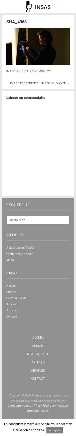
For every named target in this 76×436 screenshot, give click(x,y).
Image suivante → (55, 83)
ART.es (35, 405)
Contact (11, 316)
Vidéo (10, 260)
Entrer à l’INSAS (16, 298)
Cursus (11, 292)
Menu (7, 6)
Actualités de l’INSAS (20, 247)
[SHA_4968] (38, 64)
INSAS (38, 6)
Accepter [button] (54, 430)
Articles (11, 304)
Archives (12, 310)
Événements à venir (19, 254)
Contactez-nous (17, 405)
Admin (45, 410)
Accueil (11, 285)
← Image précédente (22, 83)
